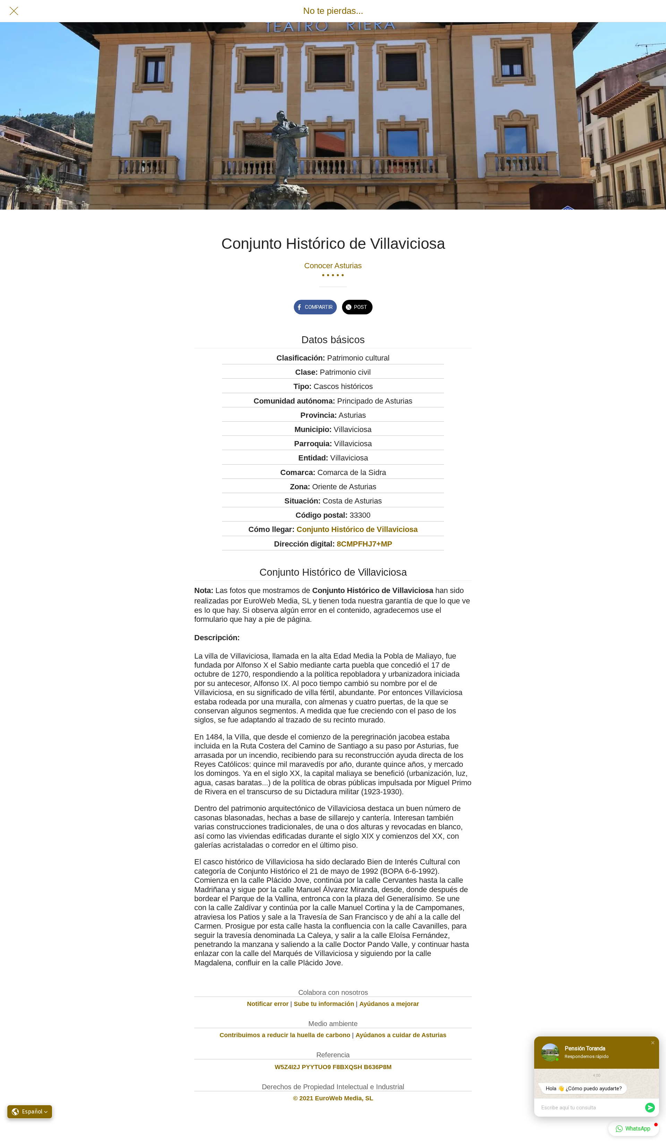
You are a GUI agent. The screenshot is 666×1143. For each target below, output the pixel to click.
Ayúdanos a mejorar (389, 1003)
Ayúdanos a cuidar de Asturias (401, 1035)
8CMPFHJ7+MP (364, 544)
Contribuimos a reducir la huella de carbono (285, 1035)
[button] (652, 1042)
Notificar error (268, 1003)
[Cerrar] (14, 11)
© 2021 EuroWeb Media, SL (333, 1098)
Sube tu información (324, 1003)
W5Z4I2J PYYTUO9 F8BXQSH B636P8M (333, 1067)
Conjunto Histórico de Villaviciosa (357, 529)
